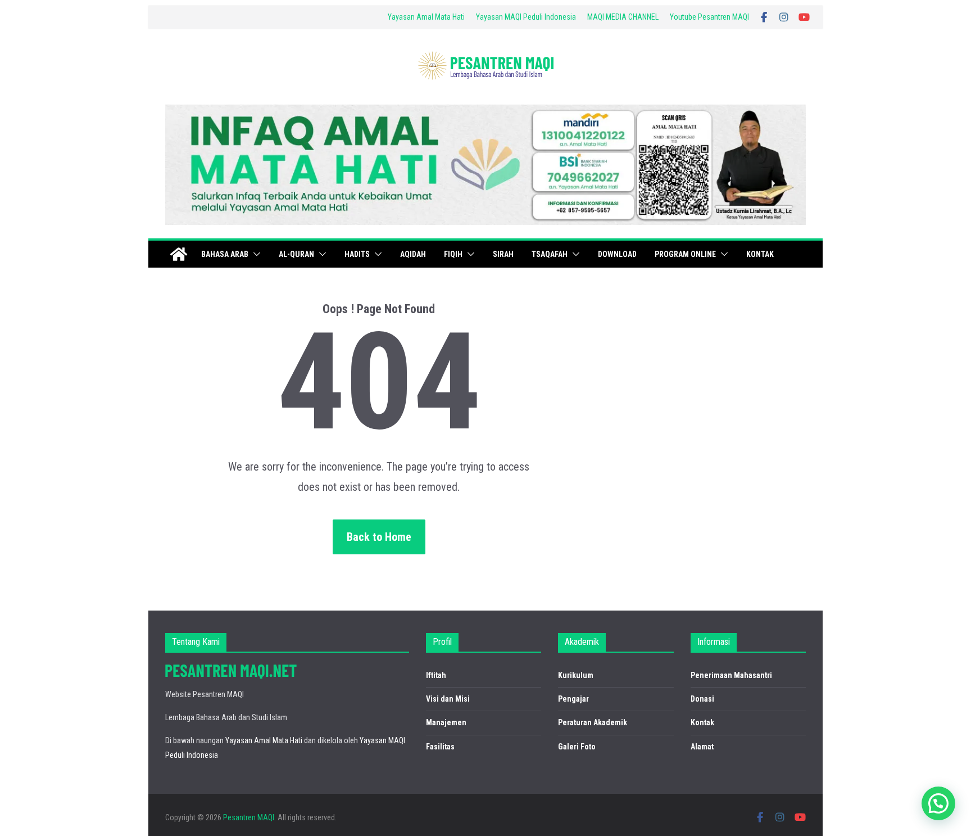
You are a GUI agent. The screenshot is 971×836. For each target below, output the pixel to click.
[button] (254, 254)
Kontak (760, 254)
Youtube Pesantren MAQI (709, 16)
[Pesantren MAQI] (178, 254)
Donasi (702, 698)
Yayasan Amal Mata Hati (426, 16)
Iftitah (436, 675)
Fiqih (453, 254)
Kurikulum (575, 675)
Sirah (503, 254)
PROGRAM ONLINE (685, 254)
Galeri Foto (577, 746)
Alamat (702, 746)
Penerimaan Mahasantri (731, 675)
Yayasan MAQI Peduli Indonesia (526, 16)
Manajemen (446, 722)
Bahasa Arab (224, 254)
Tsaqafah (550, 254)
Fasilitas (440, 746)
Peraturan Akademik (592, 722)
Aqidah (413, 254)
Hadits (357, 254)
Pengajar (573, 698)
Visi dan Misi (448, 698)
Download (617, 254)
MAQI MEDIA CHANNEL (623, 16)
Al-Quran (296, 254)
